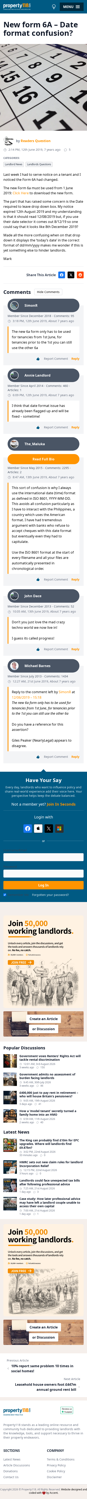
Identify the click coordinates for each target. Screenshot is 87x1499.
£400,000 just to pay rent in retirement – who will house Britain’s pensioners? (48, 1094)
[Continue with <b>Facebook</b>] (27, 828)
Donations (10, 1471)
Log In (43, 885)
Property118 (29, 1489)
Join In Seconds (61, 804)
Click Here (21, 193)
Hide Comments (48, 292)
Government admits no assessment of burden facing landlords (47, 1076)
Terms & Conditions (61, 1459)
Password (10, 867)
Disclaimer (54, 1477)
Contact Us (11, 1477)
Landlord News (13, 164)
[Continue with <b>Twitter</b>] (49, 828)
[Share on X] (71, 275)
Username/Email (15, 850)
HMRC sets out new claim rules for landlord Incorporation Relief (51, 1164)
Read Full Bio (43, 459)
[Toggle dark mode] (54, 7)
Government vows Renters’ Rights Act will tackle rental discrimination (50, 1058)
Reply (75, 359)
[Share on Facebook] (61, 275)
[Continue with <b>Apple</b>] (38, 828)
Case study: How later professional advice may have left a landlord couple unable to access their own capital (49, 1202)
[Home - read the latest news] (26, 6)
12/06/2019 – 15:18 (26, 697)
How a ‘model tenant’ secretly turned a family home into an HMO (47, 1113)
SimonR (65, 692)
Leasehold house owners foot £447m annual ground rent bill (45, 1387)
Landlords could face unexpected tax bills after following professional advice (49, 1182)
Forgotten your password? (50, 895)
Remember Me (18, 895)
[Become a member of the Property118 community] (43, 961)
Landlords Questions (39, 164)
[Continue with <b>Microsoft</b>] (59, 828)
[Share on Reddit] (80, 275)
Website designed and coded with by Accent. (58, 1491)
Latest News (11, 1459)
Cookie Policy (56, 1471)
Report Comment (56, 359)
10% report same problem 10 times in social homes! (42, 1368)
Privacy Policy (56, 1465)
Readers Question (36, 141)
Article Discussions (16, 1465)
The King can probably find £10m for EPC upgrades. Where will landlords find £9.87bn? (49, 1144)
